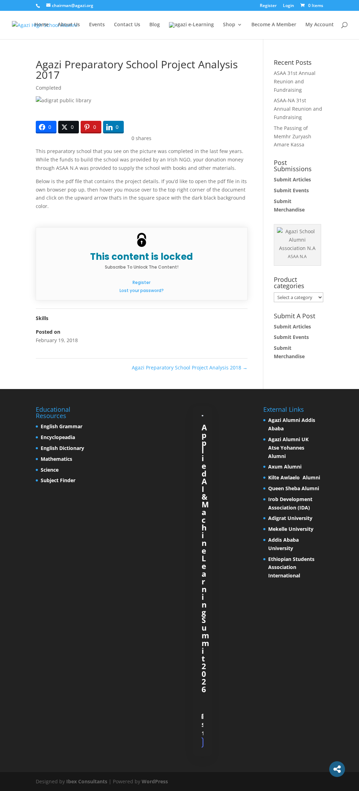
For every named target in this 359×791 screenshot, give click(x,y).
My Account (319, 25)
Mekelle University (290, 529)
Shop (229, 25)
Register (268, 6)
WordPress (155, 781)
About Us (69, 25)
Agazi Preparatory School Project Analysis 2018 (190, 367)
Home (41, 25)
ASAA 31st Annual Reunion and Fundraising (295, 81)
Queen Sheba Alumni (294, 488)
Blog (154, 25)
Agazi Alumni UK (289, 439)
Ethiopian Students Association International (291, 567)
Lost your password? (142, 290)
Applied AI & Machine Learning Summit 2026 (205, 558)
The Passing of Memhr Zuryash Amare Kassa (292, 136)
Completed (48, 87)
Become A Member (273, 25)
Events (97, 25)
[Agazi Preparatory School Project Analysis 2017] (203, 415)
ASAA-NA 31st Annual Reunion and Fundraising (298, 108)
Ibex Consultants (86, 781)
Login (288, 6)
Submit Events (292, 190)
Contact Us (127, 25)
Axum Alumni (285, 466)
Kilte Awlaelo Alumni (294, 477)
